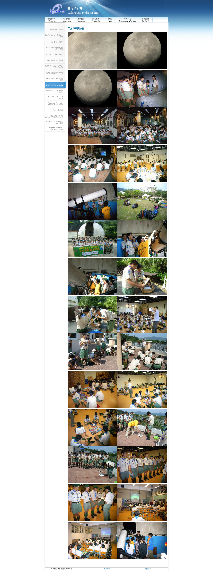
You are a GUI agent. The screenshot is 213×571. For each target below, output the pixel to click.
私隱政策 (148, 569)
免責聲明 (107, 569)
